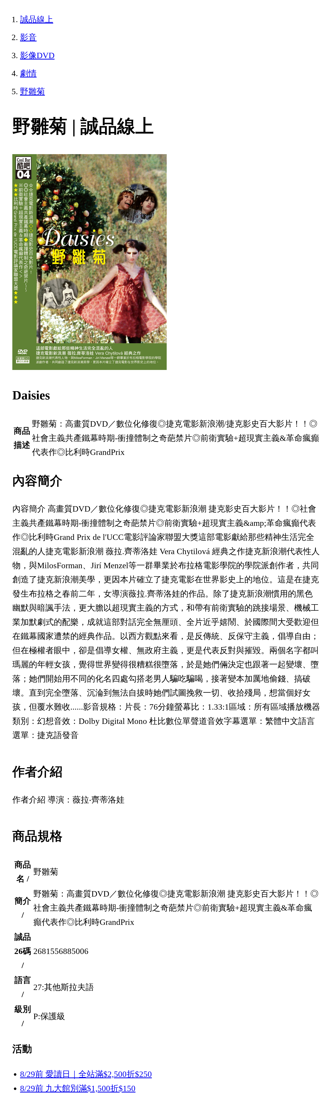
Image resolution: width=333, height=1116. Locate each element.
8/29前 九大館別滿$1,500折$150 (77, 1088)
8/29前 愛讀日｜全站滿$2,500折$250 (86, 1074)
